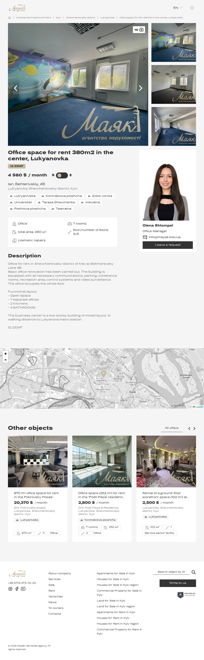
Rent (51, 591)
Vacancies (55, 597)
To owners (55, 608)
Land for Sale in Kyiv (111, 601)
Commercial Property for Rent (33, 18)
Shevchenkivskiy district (80, 18)
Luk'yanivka (107, 18)
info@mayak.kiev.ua (164, 237)
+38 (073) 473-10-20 (22, 583)
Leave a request (167, 245)
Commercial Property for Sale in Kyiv (119, 593)
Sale (51, 585)
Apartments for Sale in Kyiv (116, 573)
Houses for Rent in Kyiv (113, 618)
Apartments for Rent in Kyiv (116, 612)
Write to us (177, 583)
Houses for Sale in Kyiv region (117, 585)
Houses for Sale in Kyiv (113, 579)
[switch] (59, 175)
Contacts (54, 614)
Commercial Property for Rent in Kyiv (119, 632)
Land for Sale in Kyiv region (116, 606)
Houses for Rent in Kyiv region (118, 624)
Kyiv (58, 18)
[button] (104, 374)
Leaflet (199, 406)
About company (59, 573)
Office (22, 223)
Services (54, 579)
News (52, 602)
